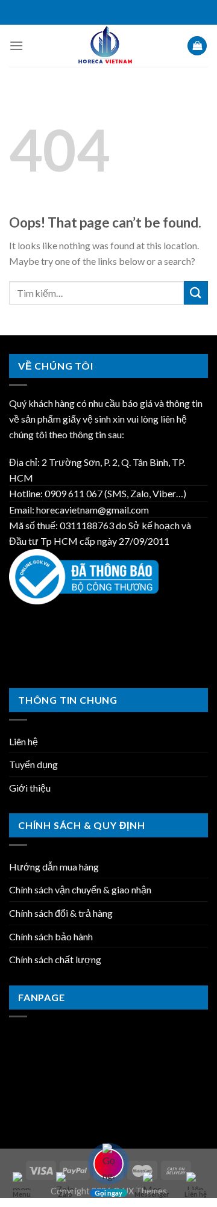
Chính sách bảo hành (51, 936)
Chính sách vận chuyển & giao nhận (80, 889)
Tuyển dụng (33, 764)
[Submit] (196, 293)
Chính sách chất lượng (55, 959)
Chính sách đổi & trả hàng (61, 913)
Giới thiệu (30, 787)
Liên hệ (23, 741)
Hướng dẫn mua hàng (54, 866)
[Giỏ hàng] (197, 46)
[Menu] (16, 45)
